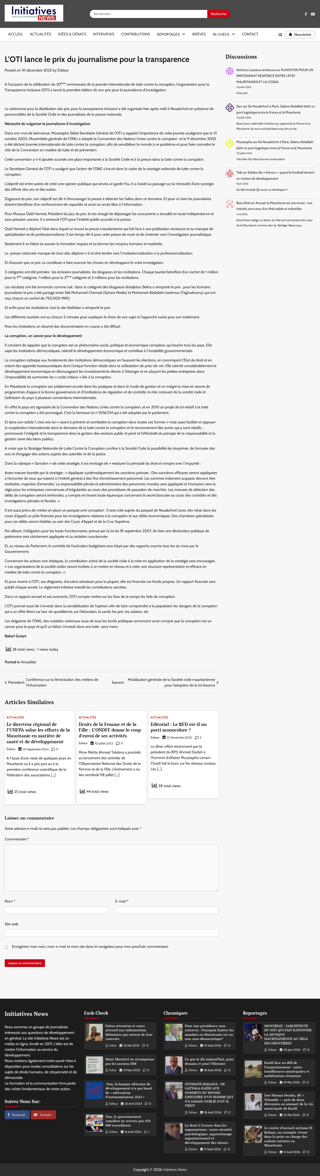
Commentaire (17, 839)
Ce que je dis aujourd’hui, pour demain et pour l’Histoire (209, 1061)
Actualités (40, 34)
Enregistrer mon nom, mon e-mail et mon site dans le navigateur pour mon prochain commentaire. (90, 946)
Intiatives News (175, 1169)
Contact (250, 34)
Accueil (15, 34)
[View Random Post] (280, 34)
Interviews (103, 34)
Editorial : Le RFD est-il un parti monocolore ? (179, 727)
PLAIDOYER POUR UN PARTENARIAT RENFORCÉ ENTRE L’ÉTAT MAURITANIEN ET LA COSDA (274, 76)
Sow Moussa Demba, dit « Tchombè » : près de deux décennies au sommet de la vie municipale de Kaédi (288, 1102)
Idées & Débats (72, 34)
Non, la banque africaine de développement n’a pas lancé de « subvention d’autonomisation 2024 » (128, 1090)
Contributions (135, 34)
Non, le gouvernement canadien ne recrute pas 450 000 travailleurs (127, 1120)
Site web (11, 924)
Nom (10, 901)
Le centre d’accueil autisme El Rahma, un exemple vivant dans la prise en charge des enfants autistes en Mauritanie (288, 1136)
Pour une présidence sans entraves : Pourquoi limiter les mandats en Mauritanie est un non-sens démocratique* (209, 1032)
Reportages (168, 34)
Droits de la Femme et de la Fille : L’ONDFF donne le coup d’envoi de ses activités (110, 730)
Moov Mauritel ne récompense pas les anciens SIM (129, 1061)
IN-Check (221, 34)
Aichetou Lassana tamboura (255, 70)
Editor (113, 1045)
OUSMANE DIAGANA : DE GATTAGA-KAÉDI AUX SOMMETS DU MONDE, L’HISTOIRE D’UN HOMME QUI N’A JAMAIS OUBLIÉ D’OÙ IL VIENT (209, 1095)
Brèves (199, 34)
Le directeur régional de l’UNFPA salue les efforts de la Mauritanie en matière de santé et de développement (38, 732)
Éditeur (63, 70)
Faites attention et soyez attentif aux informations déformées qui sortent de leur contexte (129, 1032)
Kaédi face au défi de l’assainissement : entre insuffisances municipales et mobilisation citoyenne (286, 1069)
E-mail (121, 901)
